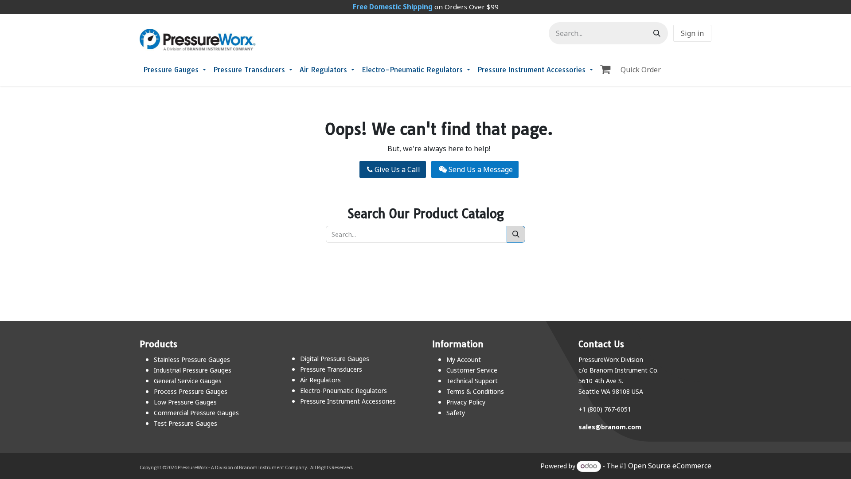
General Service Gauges (188, 381)
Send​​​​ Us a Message (480, 169)
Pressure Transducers (331, 369)
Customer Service (471, 370)
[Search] (657, 33)
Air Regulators (320, 380)
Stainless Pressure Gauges (192, 359)
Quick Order (641, 70)
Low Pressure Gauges (185, 402)
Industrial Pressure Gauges (192, 370)
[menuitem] (175, 70)
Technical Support (472, 381)
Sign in (692, 33)
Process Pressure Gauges (190, 391)
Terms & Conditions (475, 391)
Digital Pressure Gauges (334, 358)
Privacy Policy (465, 402)
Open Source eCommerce (669, 466)
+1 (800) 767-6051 (604, 409)
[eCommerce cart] (607, 69)
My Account (463, 359)
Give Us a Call (396, 169)
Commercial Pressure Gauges (196, 412)
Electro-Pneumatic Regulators (343, 390)
